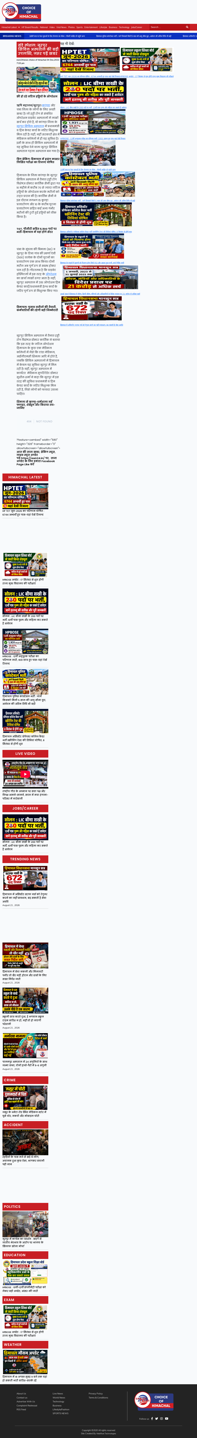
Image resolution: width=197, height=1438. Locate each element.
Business (113, 27)
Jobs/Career (136, 27)
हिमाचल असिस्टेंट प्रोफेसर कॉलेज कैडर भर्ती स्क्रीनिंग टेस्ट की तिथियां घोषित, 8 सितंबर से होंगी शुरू (23, 740)
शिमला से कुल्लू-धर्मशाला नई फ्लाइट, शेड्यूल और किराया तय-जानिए (36, 405)
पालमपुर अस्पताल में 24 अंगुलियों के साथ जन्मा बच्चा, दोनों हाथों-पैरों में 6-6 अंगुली (24, 1063)
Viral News (61, 27)
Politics (12, 1206)
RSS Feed (21, 1409)
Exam (9, 1299)
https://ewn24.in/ (33, 458)
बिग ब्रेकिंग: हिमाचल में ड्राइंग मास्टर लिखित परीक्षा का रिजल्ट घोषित (38, 160)
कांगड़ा (46, 105)
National (44, 27)
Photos (71, 27)
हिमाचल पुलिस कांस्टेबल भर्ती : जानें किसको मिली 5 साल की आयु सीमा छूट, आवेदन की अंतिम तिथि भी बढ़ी (24, 700)
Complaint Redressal (27, 1405)
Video (52, 27)
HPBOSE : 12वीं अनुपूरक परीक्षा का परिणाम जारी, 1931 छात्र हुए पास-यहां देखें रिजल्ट (24, 660)
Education (15, 1255)
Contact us (22, 1397)
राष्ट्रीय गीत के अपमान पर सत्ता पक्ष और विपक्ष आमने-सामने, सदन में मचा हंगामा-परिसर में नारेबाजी (25, 795)
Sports (79, 27)
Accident (13, 1124)
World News (59, 1397)
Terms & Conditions (98, 1397)
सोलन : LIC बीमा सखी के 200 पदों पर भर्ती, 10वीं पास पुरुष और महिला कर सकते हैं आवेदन (25, 620)
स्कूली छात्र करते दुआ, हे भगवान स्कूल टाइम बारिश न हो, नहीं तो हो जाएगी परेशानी (23, 1020)
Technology (124, 27)
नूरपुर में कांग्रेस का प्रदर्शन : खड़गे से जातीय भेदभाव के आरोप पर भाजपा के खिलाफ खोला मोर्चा (22, 1242)
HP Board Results (30, 27)
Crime (10, 1080)
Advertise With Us (26, 1401)
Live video (25, 753)
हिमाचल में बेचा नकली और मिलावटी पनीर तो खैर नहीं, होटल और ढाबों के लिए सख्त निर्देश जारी (24, 975)
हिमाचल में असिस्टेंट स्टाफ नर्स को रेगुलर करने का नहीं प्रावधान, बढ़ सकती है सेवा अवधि (24, 898)
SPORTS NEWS (60, 1413)
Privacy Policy (96, 1393)
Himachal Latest (9, 27)
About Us (21, 1393)
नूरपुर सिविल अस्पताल (30, 126)
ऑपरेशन (51, 274)
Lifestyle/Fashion (61, 1409)
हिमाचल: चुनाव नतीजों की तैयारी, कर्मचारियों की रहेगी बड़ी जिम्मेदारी (37, 308)
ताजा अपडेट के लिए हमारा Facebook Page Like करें (37, 461)
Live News (58, 1393)
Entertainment (91, 27)
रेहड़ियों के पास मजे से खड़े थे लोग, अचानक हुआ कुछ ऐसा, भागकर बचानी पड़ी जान (23, 1160)
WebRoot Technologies (106, 1433)
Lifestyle (103, 27)
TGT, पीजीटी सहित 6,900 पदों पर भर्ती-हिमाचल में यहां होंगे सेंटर (37, 230)
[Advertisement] (142, 11)
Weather (13, 1344)
